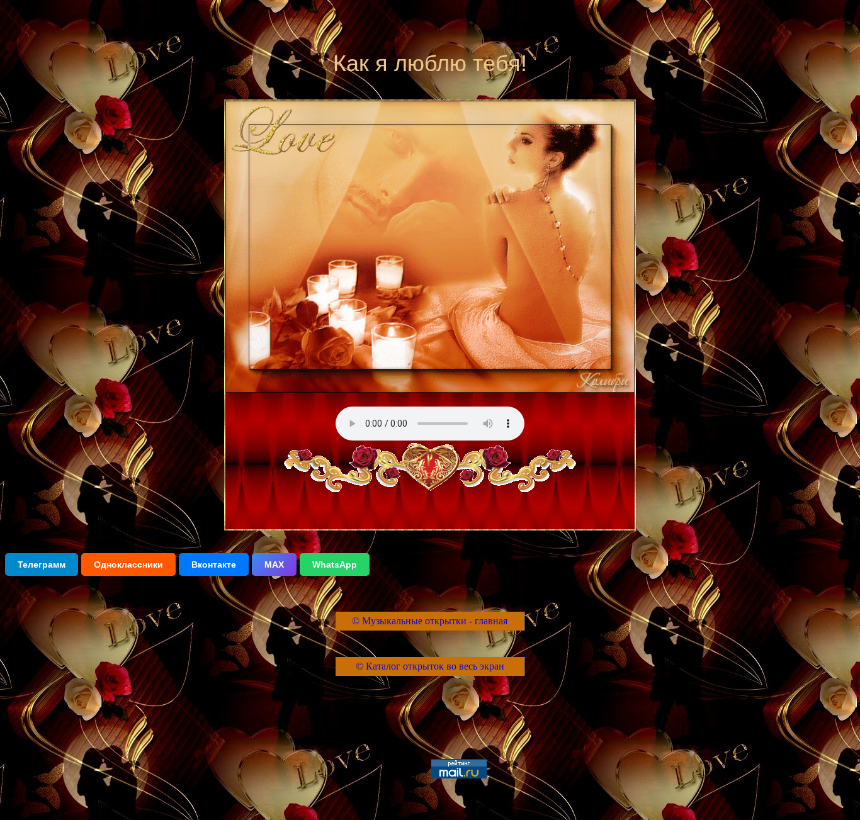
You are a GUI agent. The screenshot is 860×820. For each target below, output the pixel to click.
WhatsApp (334, 564)
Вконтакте (213, 564)
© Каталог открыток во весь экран (430, 666)
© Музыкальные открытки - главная (429, 620)
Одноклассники (128, 564)
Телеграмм (41, 564)
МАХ (274, 564)
